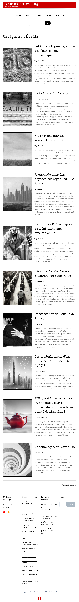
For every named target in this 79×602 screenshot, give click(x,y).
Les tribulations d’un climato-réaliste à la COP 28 (52, 361)
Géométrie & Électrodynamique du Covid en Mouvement (30, 581)
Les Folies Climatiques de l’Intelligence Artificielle (53, 229)
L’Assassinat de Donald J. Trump (54, 316)
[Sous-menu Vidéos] (50, 15)
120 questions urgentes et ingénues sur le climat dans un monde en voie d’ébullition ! (53, 405)
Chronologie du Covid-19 (54, 447)
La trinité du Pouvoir (52, 93)
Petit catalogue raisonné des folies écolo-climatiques (54, 51)
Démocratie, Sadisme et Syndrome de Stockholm (52, 274)
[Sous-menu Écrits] (31, 15)
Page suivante (69, 485)
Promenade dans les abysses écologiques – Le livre (54, 179)
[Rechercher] (48, 23)
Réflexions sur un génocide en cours (49, 138)
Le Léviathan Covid (27, 566)
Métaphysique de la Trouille (30, 570)
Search (71, 504)
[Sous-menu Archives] (63, 15)
